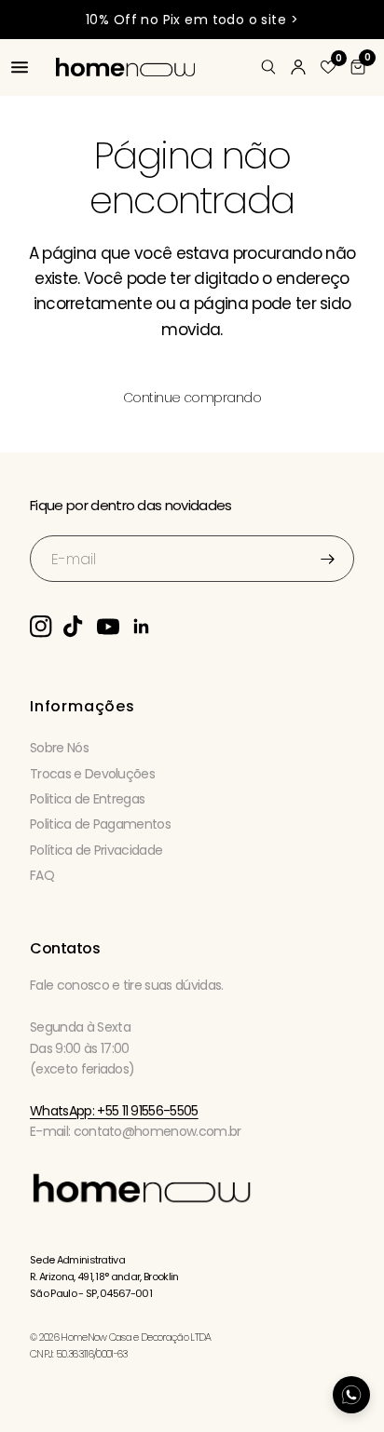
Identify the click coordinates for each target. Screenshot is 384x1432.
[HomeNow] (142, 1196)
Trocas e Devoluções (92, 773)
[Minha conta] (298, 67)
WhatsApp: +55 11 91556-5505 (114, 1110)
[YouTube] (113, 626)
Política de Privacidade (96, 850)
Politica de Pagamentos (100, 824)
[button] (328, 67)
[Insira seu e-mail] (327, 558)
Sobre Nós (59, 747)
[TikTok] (80, 626)
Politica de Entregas (87, 799)
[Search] (268, 67)
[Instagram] (46, 626)
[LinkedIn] (147, 626)
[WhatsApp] (351, 1394)
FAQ (42, 875)
